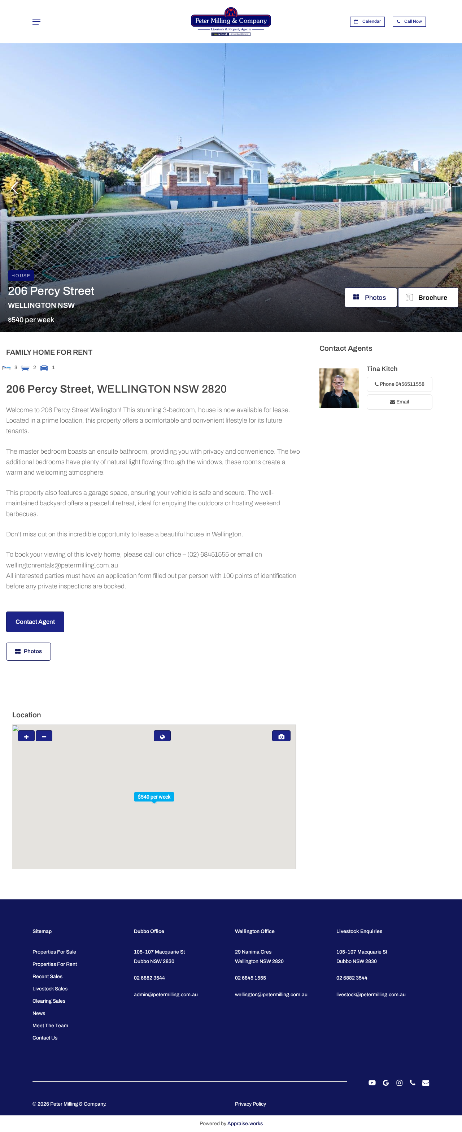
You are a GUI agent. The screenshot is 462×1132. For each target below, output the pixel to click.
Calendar (371, 21)
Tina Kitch (382, 368)
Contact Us (44, 1038)
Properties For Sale (54, 952)
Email (402, 402)
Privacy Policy (250, 1104)
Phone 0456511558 (401, 384)
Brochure (432, 297)
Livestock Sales (49, 988)
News (38, 1013)
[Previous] (14, 188)
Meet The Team (50, 1025)
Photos (375, 297)
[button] (36, 22)
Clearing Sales (48, 1001)
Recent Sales (47, 976)
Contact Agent (35, 621)
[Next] (447, 188)
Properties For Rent (54, 964)
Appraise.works (245, 1123)
